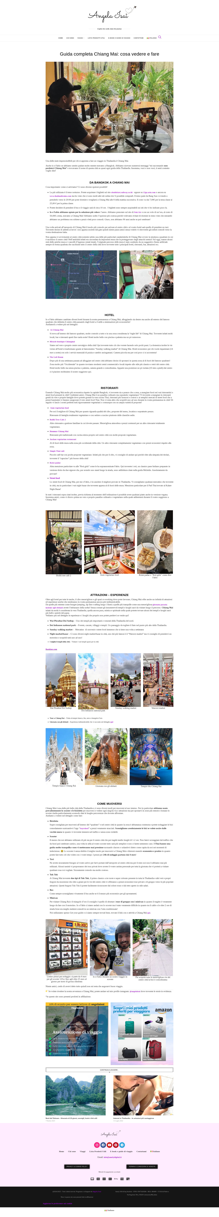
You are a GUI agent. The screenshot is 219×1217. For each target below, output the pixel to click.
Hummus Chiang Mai (59, 431)
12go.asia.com (149, 192)
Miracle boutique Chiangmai (62, 342)
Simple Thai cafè (57, 451)
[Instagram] (97, 1145)
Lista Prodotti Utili (96, 38)
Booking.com (51, 649)
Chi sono (70, 38)
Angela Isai (97, 1191)
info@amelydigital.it (113, 1157)
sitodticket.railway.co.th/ (122, 192)
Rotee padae (55, 463)
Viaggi (80, 38)
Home (60, 38)
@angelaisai (135, 991)
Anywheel (84, 828)
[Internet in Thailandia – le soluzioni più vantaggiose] (143, 1095)
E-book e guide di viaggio (119, 38)
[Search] (159, 38)
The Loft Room (56, 357)
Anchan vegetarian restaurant (63, 439)
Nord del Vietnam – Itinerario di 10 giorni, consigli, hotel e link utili (71, 1118)
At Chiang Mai (56, 330)
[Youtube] (109, 1145)
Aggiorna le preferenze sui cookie (57, 1203)
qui (111, 722)
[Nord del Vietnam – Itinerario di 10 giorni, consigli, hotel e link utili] (76, 1095)
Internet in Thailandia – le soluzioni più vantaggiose (133, 1118)
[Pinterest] (116, 1145)
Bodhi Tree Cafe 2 (58, 420)
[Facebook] (103, 1145)
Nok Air (137, 212)
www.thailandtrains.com (60, 196)
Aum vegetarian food (59, 408)
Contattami (138, 38)
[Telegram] (122, 1145)
